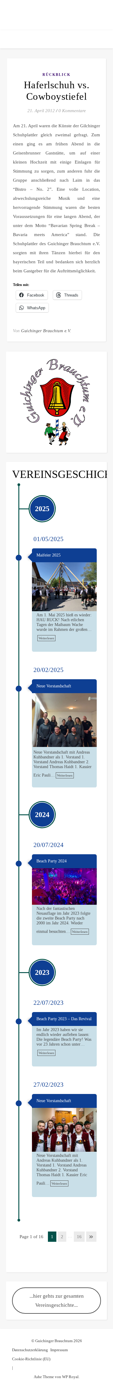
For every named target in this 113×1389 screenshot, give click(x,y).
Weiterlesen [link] (46, 638)
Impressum (59, 1350)
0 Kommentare (72, 110)
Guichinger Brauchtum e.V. (46, 331)
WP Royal (70, 1376)
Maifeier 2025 (48, 555)
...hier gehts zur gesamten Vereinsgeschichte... (57, 1300)
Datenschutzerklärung (30, 1350)
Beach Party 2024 (51, 861)
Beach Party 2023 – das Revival (64, 1019)
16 (79, 1236)
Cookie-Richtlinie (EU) (31, 1359)
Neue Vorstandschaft (53, 686)
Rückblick (56, 75)
